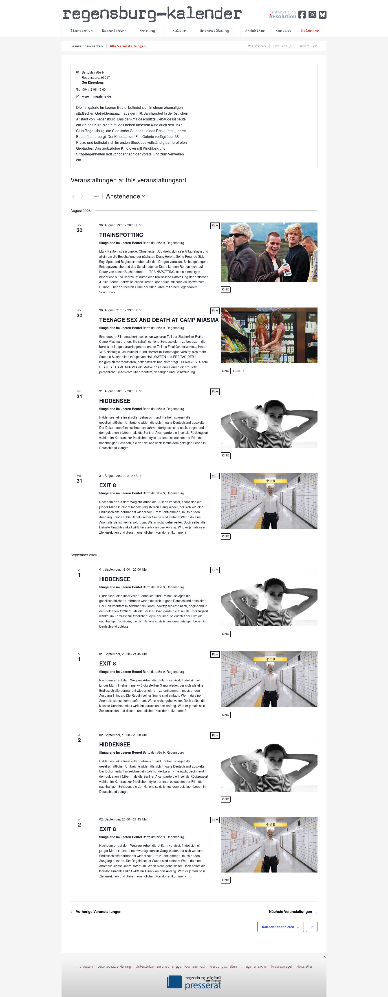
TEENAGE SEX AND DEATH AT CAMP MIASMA (159, 319)
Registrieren (257, 46)
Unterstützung (214, 30)
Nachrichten (114, 30)
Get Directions (93, 82)
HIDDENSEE (114, 400)
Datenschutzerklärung (114, 966)
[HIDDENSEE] (270, 418)
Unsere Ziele (308, 46)
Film (215, 225)
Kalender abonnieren (278, 927)
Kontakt (283, 30)
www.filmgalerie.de (96, 96)
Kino (225, 289)
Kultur (179, 30)
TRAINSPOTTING (121, 234)
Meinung (147, 30)
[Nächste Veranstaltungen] (82, 196)
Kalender (310, 30)
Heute (95, 196)
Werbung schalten (223, 966)
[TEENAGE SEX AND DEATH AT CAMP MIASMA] (270, 335)
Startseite (81, 30)
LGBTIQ (238, 371)
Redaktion (255, 30)
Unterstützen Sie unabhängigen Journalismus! (170, 966)
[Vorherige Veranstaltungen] (73, 196)
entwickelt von (284, 12)
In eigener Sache (254, 966)
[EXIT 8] (270, 501)
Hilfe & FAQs (282, 46)
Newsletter (304, 966)
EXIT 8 (107, 485)
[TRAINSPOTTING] (270, 252)
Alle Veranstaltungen (128, 46)
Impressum (84, 966)
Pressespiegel (281, 966)
